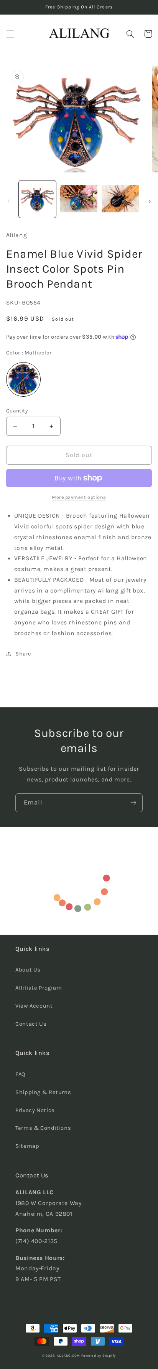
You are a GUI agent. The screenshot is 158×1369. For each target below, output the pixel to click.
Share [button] (23, 654)
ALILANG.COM (68, 1355)
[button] (10, 34)
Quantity (17, 410)
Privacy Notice (35, 1110)
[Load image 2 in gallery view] (78, 199)
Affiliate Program (38, 988)
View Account (34, 1006)
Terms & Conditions (43, 1128)
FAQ (20, 1074)
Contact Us (30, 1024)
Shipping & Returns (43, 1092)
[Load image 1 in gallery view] (37, 199)
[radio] (23, 379)
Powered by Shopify (98, 1355)
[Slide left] (8, 201)
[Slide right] (149, 201)
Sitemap (27, 1146)
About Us (28, 970)
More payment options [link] (79, 497)
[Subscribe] (133, 802)
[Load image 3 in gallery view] (120, 199)
